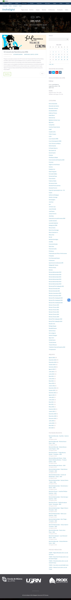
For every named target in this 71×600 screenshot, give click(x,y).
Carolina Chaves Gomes (54, 127)
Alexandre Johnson (53, 108)
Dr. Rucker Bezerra (53, 148)
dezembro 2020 (52, 413)
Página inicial (24, 10)
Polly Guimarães (53, 248)
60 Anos (3, 3)
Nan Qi (50, 237)
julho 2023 (51, 371)
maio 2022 (51, 381)
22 (64, 57)
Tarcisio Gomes (52, 342)
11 (53, 54)
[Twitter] (53, 72)
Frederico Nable (52, 181)
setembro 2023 (52, 367)
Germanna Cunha (53, 183)
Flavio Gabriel (52, 178)
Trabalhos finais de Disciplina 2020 (57, 347)
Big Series (51, 122)
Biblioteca (10, 3)
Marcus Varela (52, 227)
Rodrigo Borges (52, 326)
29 (64, 59)
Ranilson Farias (52, 267)
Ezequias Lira (52, 169)
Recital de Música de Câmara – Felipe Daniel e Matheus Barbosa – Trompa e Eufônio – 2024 (58, 459)
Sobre (66, 10)
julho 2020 (51, 420)
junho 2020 (51, 423)
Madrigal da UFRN (53, 225)
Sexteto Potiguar (53, 335)
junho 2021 (51, 399)
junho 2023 (51, 374)
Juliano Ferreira (52, 213)
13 (58, 54)
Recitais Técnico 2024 (54, 316)
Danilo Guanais (52, 145)
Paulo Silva (51, 246)
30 (67, 59)
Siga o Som (51, 337)
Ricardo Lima (52, 323)
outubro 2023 (52, 364)
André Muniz (27, 54)
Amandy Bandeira (53, 110)
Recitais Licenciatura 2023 (55, 295)
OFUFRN (36, 54)
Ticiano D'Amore (53, 344)
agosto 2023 (52, 369)
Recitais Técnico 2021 (54, 309)
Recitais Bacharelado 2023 (55, 281)
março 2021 (51, 406)
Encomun (51, 162)
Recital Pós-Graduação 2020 (55, 319)
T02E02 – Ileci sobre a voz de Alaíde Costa (58, 565)
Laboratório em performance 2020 (57, 218)
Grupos (38, 10)
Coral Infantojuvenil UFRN (55, 141)
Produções (60, 10)
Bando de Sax (52, 117)
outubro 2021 (52, 390)
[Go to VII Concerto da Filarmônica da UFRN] (24, 42)
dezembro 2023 (52, 360)
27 (58, 59)
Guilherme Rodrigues (54, 195)
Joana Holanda (52, 209)
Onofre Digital (24, 3)
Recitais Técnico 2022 (54, 312)
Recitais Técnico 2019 (54, 305)
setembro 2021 (52, 392)
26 (56, 59)
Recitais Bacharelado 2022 (55, 279)
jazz (50, 204)
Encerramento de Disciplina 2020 (56, 160)
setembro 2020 (52, 418)
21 (61, 57)
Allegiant (35, 595)
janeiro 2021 (52, 411)
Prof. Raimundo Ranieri (54, 258)
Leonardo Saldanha (53, 223)
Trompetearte (52, 349)
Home (25, 25)
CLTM (50, 136)
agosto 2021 (52, 395)
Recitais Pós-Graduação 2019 (56, 298)
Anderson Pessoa (53, 113)
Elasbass (51, 155)
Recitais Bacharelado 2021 (55, 277)
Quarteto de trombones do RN (56, 263)
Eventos (31, 10)
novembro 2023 (52, 362)
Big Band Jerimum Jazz (54, 120)
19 (56, 57)
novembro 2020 (52, 416)
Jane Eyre (51, 202)
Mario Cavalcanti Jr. (53, 232)
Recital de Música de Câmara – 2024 (57, 465)
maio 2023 (51, 376)
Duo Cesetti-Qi (52, 150)
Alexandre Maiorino (18, 54)
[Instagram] (60, 72)
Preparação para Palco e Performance (58, 253)
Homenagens (52, 199)
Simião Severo (52, 340)
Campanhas (51, 124)
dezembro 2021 (52, 388)
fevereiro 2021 (52, 409)
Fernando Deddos (53, 174)
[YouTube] (56, 72)
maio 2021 (51, 402)
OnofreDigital (8, 9)
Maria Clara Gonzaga (54, 230)
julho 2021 (51, 397)
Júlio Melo (51, 216)
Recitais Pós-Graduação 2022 (56, 300)
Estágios (54, 3)
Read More (7, 74)
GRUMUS (67, 3)
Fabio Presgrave (52, 171)
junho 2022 (51, 378)
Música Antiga (47, 3)
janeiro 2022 (52, 385)
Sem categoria (52, 333)
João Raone (51, 211)
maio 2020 (51, 425)
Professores (51, 10)
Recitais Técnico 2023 (54, 314)
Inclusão (16, 3)
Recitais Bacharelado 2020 (55, 274)
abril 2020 (51, 427)
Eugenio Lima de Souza (54, 164)
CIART (50, 129)
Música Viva (51, 234)
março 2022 (51, 383)
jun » (53, 64)
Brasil (6, 1)
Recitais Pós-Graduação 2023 (56, 302)
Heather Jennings (53, 197)
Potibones (51, 251)
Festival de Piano (53, 176)
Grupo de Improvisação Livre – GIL (57, 190)
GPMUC (61, 3)
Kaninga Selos (39, 3)
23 (67, 57)
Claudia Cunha (52, 131)
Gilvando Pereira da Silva (54, 185)
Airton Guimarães (53, 103)
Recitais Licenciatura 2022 (55, 293)
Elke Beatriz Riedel (53, 157)
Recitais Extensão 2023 (54, 291)
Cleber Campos (52, 134)
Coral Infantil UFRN (53, 138)
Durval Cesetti (52, 153)
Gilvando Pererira (53, 188)
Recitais (44, 10)
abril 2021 (51, 404)
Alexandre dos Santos (54, 106)
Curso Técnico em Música (55, 143)
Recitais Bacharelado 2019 (55, 272)
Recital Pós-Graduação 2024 (55, 321)
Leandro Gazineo (53, 220)
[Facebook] (50, 72)
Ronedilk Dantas (53, 328)
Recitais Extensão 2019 (54, 288)
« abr (50, 64)
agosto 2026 (52, 357)
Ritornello (31, 3)
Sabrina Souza (52, 330)
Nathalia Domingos (53, 239)
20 (58, 57)
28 (61, 59)
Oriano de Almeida (53, 244)
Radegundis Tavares (53, 265)
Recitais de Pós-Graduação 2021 (56, 286)
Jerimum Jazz (52, 206)
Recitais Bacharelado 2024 (55, 284)
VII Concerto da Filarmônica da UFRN (16, 52)
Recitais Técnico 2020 (54, 307)
